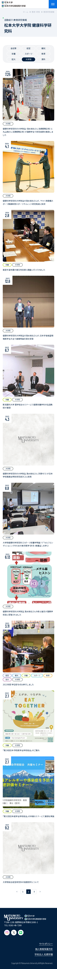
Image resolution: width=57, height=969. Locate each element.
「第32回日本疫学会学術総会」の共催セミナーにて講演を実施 (28, 816)
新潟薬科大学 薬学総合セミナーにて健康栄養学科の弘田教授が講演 (28, 406)
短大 (13, 59)
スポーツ (28, 53)
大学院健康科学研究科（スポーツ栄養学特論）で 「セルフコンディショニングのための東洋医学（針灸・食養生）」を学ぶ (28, 544)
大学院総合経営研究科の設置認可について (21, 882)
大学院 (28, 59)
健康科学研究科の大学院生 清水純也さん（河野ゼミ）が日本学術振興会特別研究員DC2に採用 (28, 475)
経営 (28, 48)
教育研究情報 (48, 12)
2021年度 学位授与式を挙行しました (18, 684)
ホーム (25, 12)
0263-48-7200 (15, 925)
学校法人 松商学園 (44, 954)
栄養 (13, 53)
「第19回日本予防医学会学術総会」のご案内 (21, 750)
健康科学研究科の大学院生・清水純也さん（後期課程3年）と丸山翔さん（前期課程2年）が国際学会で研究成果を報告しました (28, 131)
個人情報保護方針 (44, 949)
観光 (43, 48)
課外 (43, 59)
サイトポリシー (46, 943)
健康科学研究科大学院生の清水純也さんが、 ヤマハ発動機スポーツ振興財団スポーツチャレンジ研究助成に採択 (28, 202)
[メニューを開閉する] (53, 4)
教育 (43, 53)
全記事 (13, 48)
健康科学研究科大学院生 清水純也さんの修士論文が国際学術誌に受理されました (28, 613)
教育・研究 (36, 12)
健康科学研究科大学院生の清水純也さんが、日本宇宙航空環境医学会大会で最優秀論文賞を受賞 (28, 337)
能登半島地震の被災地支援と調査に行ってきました (24, 269)
